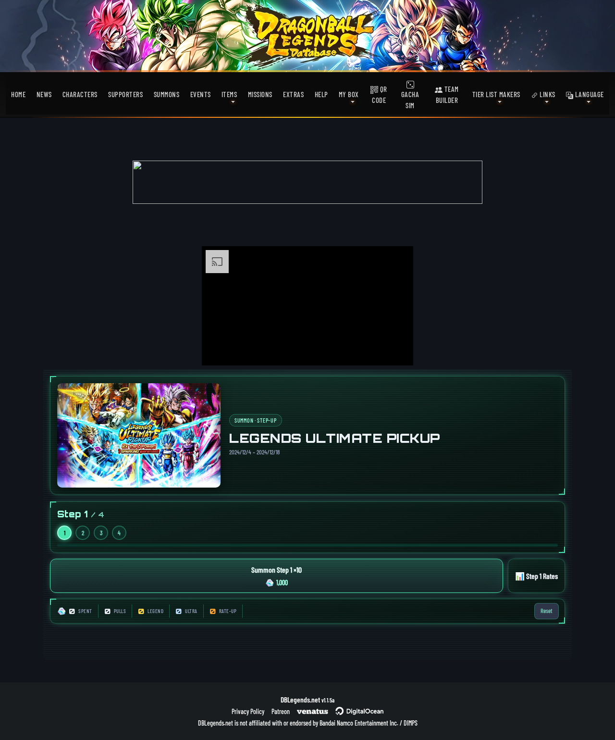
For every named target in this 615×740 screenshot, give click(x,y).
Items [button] (229, 94)
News (44, 94)
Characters (80, 94)
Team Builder (447, 94)
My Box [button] (349, 94)
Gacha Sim (410, 100)
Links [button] (546, 94)
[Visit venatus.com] (394, 350)
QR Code (379, 94)
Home (18, 94)
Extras (293, 94)
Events (200, 94)
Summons (167, 94)
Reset (547, 611)
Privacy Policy (248, 711)
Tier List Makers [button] (496, 94)
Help (321, 94)
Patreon (280, 711)
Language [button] (588, 94)
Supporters (125, 94)
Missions (260, 94)
